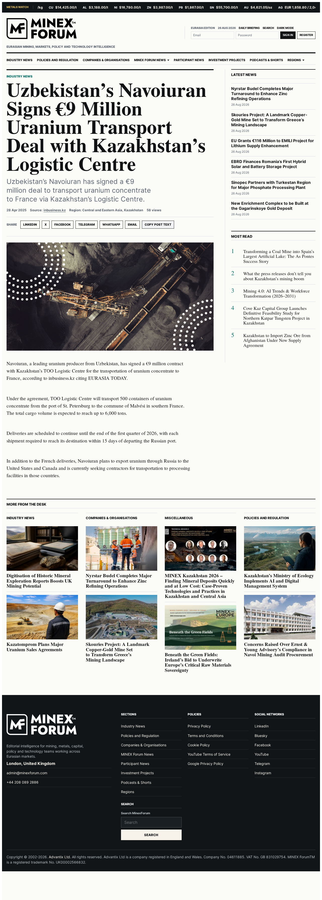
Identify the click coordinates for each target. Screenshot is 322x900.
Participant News (189, 60)
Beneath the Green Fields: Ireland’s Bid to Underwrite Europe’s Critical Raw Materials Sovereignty (198, 662)
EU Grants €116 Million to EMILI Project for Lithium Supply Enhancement (272, 143)
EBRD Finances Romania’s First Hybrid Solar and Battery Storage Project (268, 164)
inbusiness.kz (55, 210)
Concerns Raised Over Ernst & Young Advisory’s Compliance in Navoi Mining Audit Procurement (278, 649)
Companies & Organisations (106, 60)
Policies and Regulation (57, 60)
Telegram (86, 224)
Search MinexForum (135, 813)
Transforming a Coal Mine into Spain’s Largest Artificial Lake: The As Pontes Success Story (278, 256)
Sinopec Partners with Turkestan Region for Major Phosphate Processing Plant (271, 185)
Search (268, 27)
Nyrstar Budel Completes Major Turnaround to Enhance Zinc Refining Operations (262, 93)
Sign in (288, 34)
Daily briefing (249, 27)
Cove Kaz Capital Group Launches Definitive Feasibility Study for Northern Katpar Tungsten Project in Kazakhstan (276, 315)
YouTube (262, 754)
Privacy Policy (199, 726)
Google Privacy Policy (205, 763)
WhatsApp (111, 224)
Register (306, 35)
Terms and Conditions (205, 735)
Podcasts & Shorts (266, 60)
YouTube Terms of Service (209, 754)
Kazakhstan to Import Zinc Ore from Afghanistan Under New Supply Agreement (276, 340)
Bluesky (261, 735)
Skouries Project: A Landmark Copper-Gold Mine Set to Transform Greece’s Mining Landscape (269, 119)
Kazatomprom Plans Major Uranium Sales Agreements (35, 647)
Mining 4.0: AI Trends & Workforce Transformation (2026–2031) (276, 293)
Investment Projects (227, 60)
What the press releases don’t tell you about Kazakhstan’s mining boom (277, 276)
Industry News (19, 60)
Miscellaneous (179, 518)
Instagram (263, 773)
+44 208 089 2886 (22, 782)
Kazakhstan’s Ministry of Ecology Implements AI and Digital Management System (279, 580)
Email (132, 224)
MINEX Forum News (150, 60)
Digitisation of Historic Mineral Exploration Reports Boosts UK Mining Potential (39, 580)
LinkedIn (30, 224)
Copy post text (158, 224)
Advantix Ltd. (60, 857)
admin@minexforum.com (27, 773)
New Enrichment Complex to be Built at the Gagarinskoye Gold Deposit (269, 206)
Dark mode (285, 27)
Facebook (62, 224)
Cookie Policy (199, 745)
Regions (294, 60)
